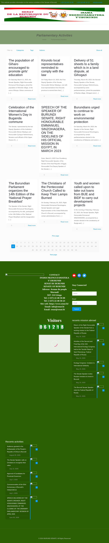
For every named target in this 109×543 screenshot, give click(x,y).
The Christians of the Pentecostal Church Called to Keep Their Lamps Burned (54, 190)
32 (48, 246)
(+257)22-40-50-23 (83, 2)
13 (60, 242)
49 (48, 250)
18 (80, 242)
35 (60, 246)
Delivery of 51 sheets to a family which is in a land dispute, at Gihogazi (86, 68)
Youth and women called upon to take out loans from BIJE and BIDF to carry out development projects (87, 194)
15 (68, 242)
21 (92, 242)
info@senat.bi (97, 2)
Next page (53, 254)
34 (56, 246)
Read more (32, 99)
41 (84, 246)
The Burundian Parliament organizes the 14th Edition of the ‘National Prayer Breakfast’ (21, 192)
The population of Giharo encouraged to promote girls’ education (21, 68)
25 (21, 246)
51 (56, 250)
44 (96, 246)
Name (74, 289)
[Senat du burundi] (51, 329)
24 (17, 246)
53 (64, 250)
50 (52, 250)
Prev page (55, 236)
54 (68, 250)
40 (80, 246)
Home (44, 39)
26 (25, 246)
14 (64, 242)
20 (88, 242)
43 (92, 246)
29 (37, 246)
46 (37, 250)
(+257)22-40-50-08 (66, 2)
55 (72, 250)
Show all (99, 50)
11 (52, 242)
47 (41, 250)
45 (33, 250)
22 (96, 242)
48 (44, 250)
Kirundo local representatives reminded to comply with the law (52, 68)
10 (48, 242)
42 (88, 246)
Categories (20, 50)
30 (41, 246)
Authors (42, 50)
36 (64, 246)
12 (56, 242)
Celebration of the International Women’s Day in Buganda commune (21, 115)
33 (52, 246)
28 (33, 246)
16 (72, 242)
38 (72, 246)
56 (76, 250)
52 (60, 250)
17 (76, 242)
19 (84, 242)
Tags (31, 50)
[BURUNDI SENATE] (54, 14)
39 (76, 246)
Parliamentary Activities (59, 39)
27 (29, 246)
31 (44, 246)
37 (68, 246)
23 (13, 246)
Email (74, 299)
